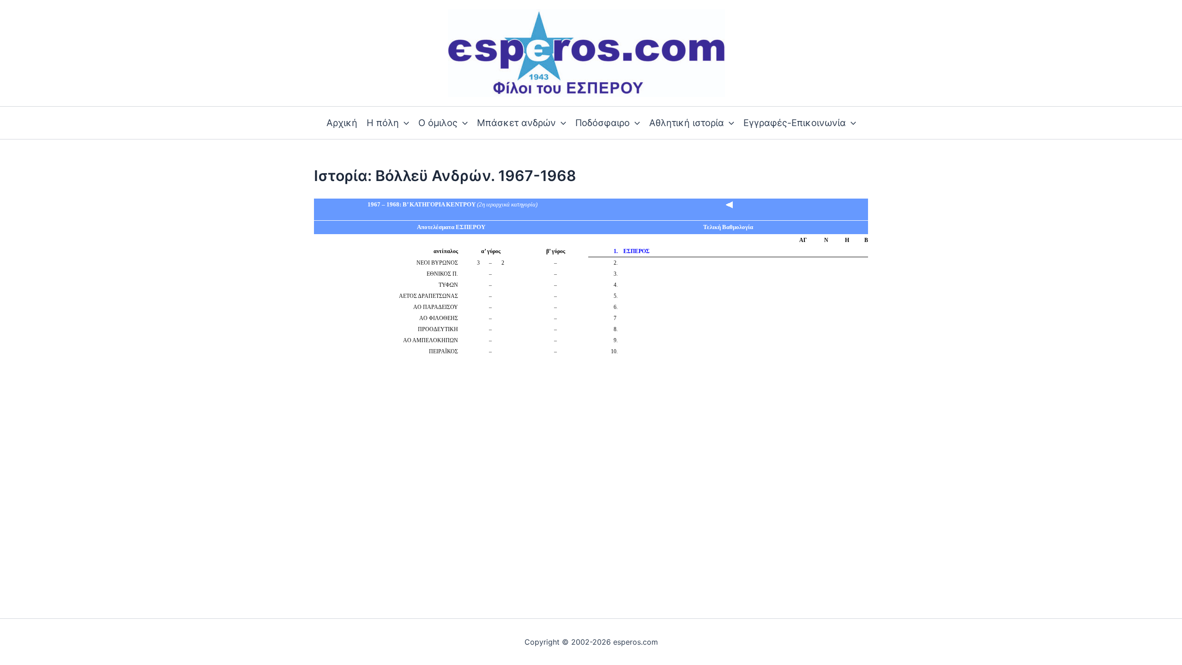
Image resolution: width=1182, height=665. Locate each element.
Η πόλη (383, 122)
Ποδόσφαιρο (602, 122)
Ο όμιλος (438, 122)
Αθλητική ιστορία (686, 122)
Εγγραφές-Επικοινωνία (794, 122)
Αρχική (341, 122)
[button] (404, 123)
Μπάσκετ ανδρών (516, 122)
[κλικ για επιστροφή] (729, 204)
